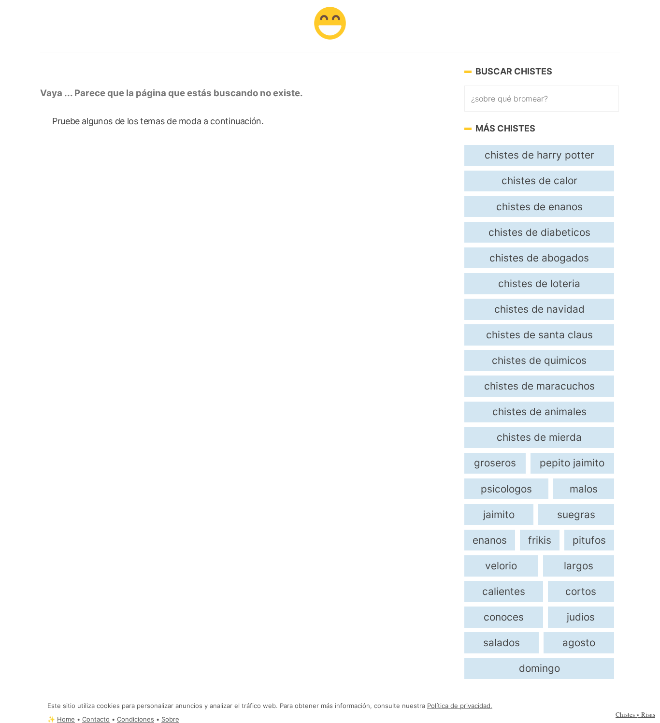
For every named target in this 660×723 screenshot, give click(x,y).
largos (578, 566)
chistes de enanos (539, 207)
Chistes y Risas (635, 714)
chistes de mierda (539, 437)
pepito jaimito (572, 463)
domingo (539, 668)
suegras (576, 514)
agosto (578, 642)
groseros (495, 463)
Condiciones (135, 719)
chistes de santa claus (539, 335)
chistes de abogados (539, 258)
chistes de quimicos (539, 360)
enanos (490, 540)
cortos (580, 591)
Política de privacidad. (459, 705)
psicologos (506, 489)
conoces (504, 617)
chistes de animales (539, 411)
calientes (503, 591)
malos (584, 489)
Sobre (170, 719)
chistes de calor (539, 180)
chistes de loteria (539, 283)
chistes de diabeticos (539, 232)
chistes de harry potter (539, 155)
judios (581, 617)
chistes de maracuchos (539, 386)
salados (501, 642)
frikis (539, 540)
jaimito (499, 514)
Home (66, 719)
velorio (501, 566)
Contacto (96, 719)
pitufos (589, 540)
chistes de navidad (539, 309)
